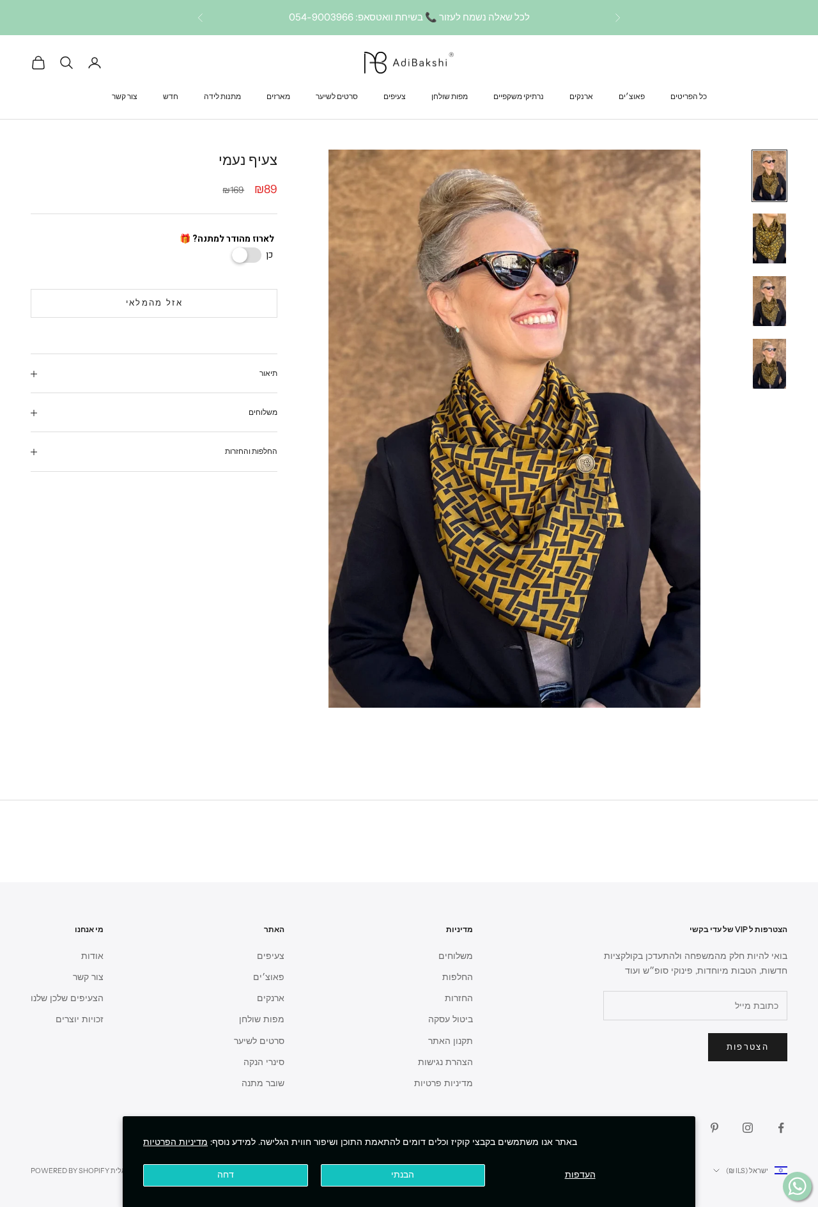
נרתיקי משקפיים (518, 95)
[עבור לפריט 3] (769, 301)
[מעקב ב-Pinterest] (714, 1127)
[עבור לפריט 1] (769, 176)
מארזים (278, 95)
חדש (170, 95)
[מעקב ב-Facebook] (781, 1127)
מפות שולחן (449, 95)
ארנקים (581, 95)
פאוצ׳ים (632, 95)
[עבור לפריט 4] (769, 364)
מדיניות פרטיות (443, 1083)
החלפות (457, 977)
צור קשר (124, 95)
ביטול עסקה (450, 1019)
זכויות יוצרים (80, 1019)
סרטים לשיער (337, 95)
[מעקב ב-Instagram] (747, 1127)
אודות (92, 956)
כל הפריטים (688, 95)
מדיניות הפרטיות (175, 1142)
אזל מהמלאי (154, 303)
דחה (225, 1175)
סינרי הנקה (263, 1062)
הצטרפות (748, 1047)
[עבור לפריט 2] (769, 238)
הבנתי (402, 1175)
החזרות (459, 998)
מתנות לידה (222, 95)
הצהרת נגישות (445, 1062)
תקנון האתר (450, 1041)
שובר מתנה (263, 1083)
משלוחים (455, 956)
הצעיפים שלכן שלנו (67, 998)
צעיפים (394, 95)
